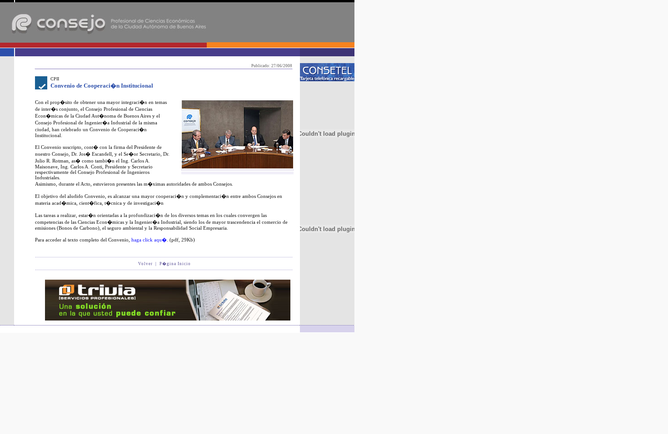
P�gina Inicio (175, 263)
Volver (145, 263)
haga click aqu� (149, 239)
